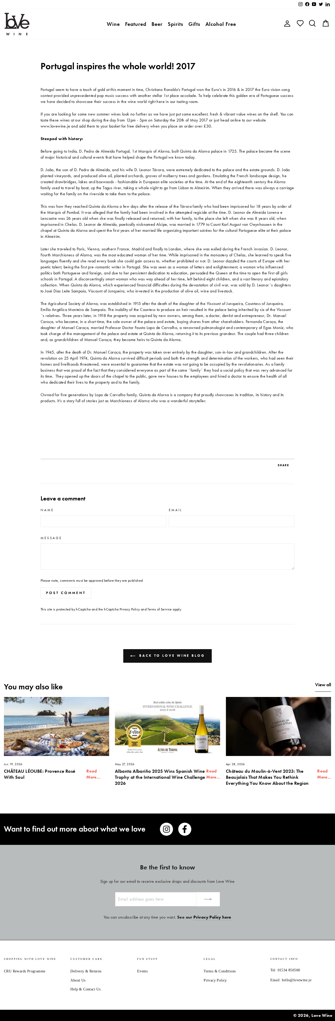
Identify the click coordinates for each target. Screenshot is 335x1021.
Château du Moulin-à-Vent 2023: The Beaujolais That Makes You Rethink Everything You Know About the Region (267, 777)
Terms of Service (159, 609)
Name (47, 510)
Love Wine (321, 1015)
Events (142, 971)
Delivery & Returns (85, 971)
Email (175, 510)
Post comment (66, 592)
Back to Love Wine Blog (171, 655)
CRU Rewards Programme (24, 971)
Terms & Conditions (220, 971)
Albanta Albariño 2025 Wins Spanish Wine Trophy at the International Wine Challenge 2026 (160, 777)
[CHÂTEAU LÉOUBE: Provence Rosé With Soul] (56, 726)
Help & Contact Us (85, 989)
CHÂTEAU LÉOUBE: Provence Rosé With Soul (39, 774)
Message (51, 538)
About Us (77, 980)
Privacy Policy (130, 609)
